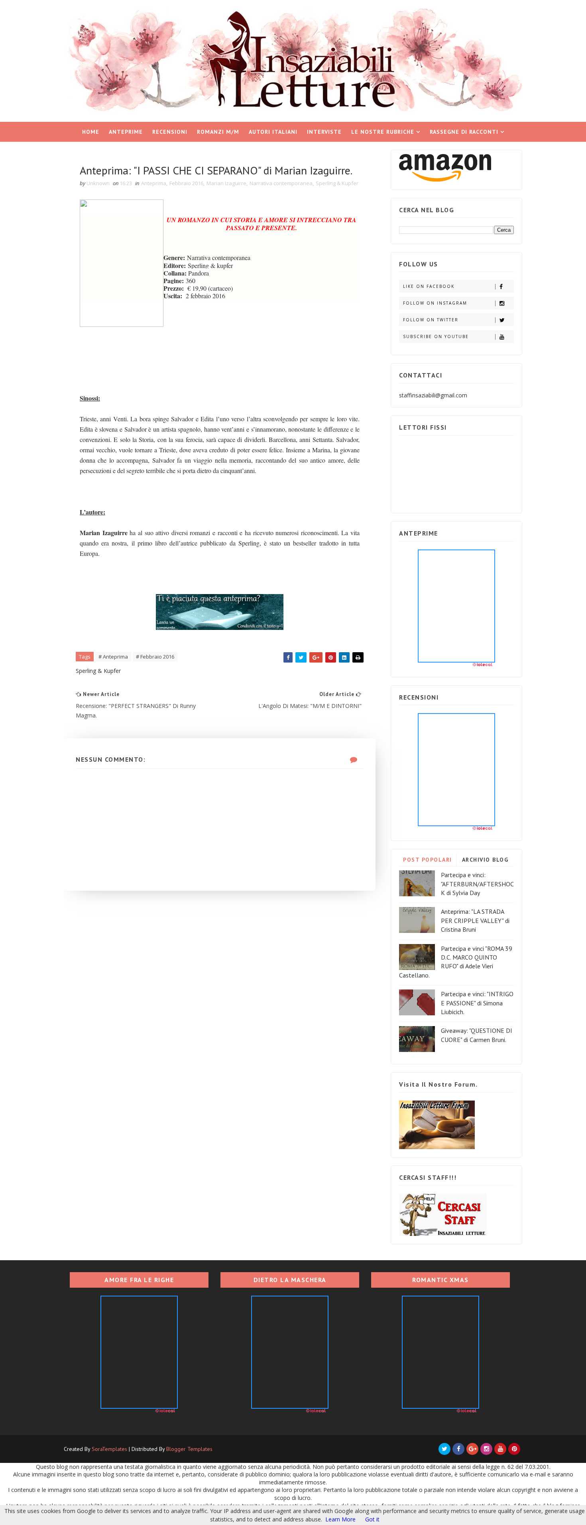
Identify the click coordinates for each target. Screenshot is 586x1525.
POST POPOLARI (427, 859)
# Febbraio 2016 (155, 656)
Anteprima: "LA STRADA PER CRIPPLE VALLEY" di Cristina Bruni (475, 920)
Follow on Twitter (430, 320)
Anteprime (126, 131)
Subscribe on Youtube (436, 336)
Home (90, 131)
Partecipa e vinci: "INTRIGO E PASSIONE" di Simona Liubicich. (477, 1003)
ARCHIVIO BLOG (485, 859)
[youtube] (500, 1449)
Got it (372, 1519)
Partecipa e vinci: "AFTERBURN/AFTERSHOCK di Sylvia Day (477, 884)
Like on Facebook (428, 286)
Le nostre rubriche (382, 131)
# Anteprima (113, 656)
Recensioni (169, 131)
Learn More (340, 1519)
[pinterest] (514, 1449)
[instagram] (486, 1449)
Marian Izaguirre (226, 183)
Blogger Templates (189, 1449)
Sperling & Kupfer (337, 183)
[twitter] (444, 1449)
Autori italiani (273, 131)
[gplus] (472, 1449)
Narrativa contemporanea (281, 183)
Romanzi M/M (218, 131)
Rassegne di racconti (464, 131)
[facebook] (458, 1449)
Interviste (324, 131)
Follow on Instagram (435, 303)
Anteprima (153, 183)
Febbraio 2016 (186, 183)
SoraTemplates (109, 1449)
